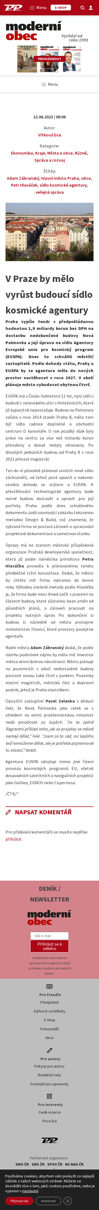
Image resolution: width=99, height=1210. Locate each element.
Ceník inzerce (49, 1112)
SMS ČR (38, 1164)
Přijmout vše (19, 1201)
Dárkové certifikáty (49, 1011)
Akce (49, 1037)
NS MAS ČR (74, 1164)
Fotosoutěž (49, 1028)
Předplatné (49, 1002)
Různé (81, 153)
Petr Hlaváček (24, 185)
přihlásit (14, 839)
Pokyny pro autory (49, 1066)
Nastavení (48, 1201)
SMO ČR (22, 1164)
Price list (49, 1120)
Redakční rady (49, 1074)
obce (86, 178)
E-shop (49, 1019)
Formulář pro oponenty (49, 1083)
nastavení (30, 1190)
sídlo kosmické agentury (63, 185)
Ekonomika (22, 153)
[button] (49, 946)
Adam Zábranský (23, 178)
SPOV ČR (54, 1164)
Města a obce (60, 153)
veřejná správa (49, 192)
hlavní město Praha (60, 178)
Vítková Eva (49, 135)
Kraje (40, 153)
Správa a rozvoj (49, 160)
